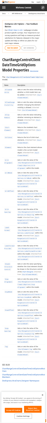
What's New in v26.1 (16, 30)
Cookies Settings (23, 416)
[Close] (42, 395)
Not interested (29, 48)
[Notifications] (43, 2)
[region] (23, 407)
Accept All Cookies (13, 410)
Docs (4, 13)
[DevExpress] (9, 2)
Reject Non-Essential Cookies (33, 409)
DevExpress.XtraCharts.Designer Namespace (20, 380)
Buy (33, 2)
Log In (38, 2)
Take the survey (12, 48)
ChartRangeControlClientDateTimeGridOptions (24, 77)
